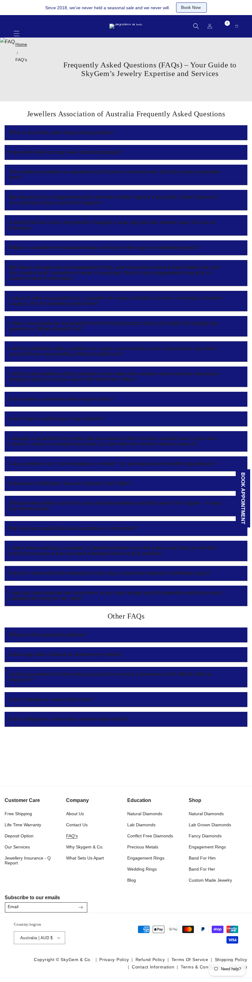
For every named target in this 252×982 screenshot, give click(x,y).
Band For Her (202, 869)
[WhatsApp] (240, 905)
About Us (75, 813)
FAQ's (21, 59)
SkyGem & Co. (76, 959)
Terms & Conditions (201, 966)
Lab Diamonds (141, 824)
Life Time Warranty (23, 824)
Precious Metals (142, 846)
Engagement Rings (145, 858)
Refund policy (150, 959)
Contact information (153, 966)
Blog (131, 880)
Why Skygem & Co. (85, 846)
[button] (16, 31)
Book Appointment (243, 498)
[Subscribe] (80, 907)
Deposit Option (19, 835)
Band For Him (202, 858)
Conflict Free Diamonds (150, 835)
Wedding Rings (142, 869)
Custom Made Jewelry (210, 880)
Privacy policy (114, 959)
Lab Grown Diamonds (210, 824)
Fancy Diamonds (205, 835)
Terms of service (189, 959)
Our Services (17, 846)
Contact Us (77, 824)
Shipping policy (231, 959)
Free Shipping (18, 813)
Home (21, 44)
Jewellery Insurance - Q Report (28, 860)
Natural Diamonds (144, 813)
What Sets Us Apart (85, 858)
